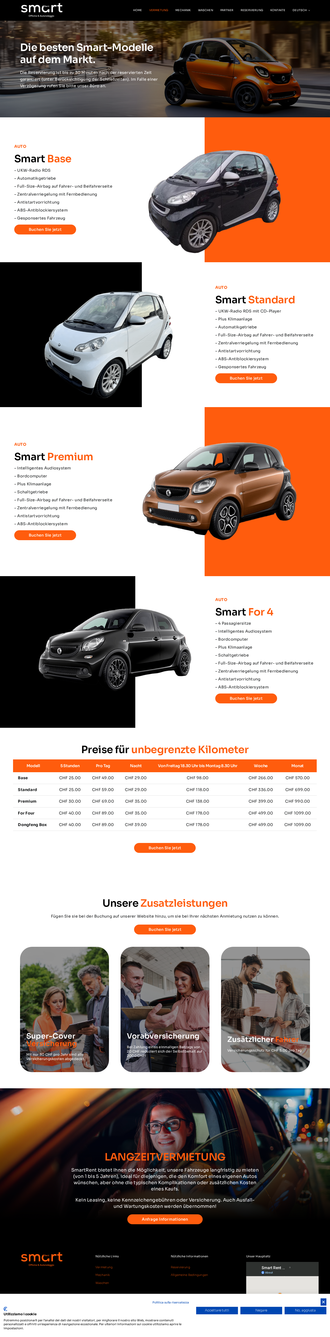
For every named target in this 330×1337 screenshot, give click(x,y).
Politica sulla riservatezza (170, 1302)
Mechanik (102, 1275)
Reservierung (180, 1267)
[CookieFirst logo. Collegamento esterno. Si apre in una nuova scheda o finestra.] (5, 1309)
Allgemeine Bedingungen (189, 1275)
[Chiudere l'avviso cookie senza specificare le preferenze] (323, 1302)
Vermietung (104, 1267)
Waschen (102, 1283)
